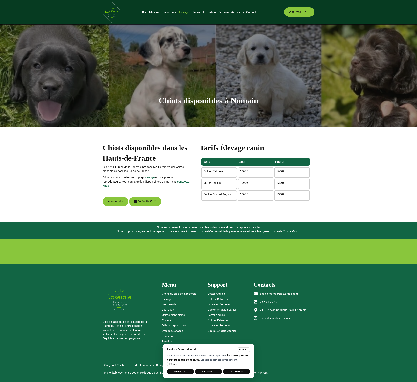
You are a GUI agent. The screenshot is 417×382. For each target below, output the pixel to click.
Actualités (237, 12)
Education (209, 12)
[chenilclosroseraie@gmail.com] (256, 294)
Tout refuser (208, 372)
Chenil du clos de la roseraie (159, 12)
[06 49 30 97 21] (256, 302)
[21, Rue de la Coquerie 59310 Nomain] (256, 310)
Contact (251, 12)
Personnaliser (180, 372)
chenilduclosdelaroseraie (275, 318)
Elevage (184, 12)
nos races (191, 227)
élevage (150, 177)
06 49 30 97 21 (269, 301)
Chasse (196, 12)
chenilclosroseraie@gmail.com (279, 293)
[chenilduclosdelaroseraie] (256, 318)
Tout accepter (237, 372)
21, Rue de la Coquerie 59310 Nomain (283, 310)
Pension (223, 12)
